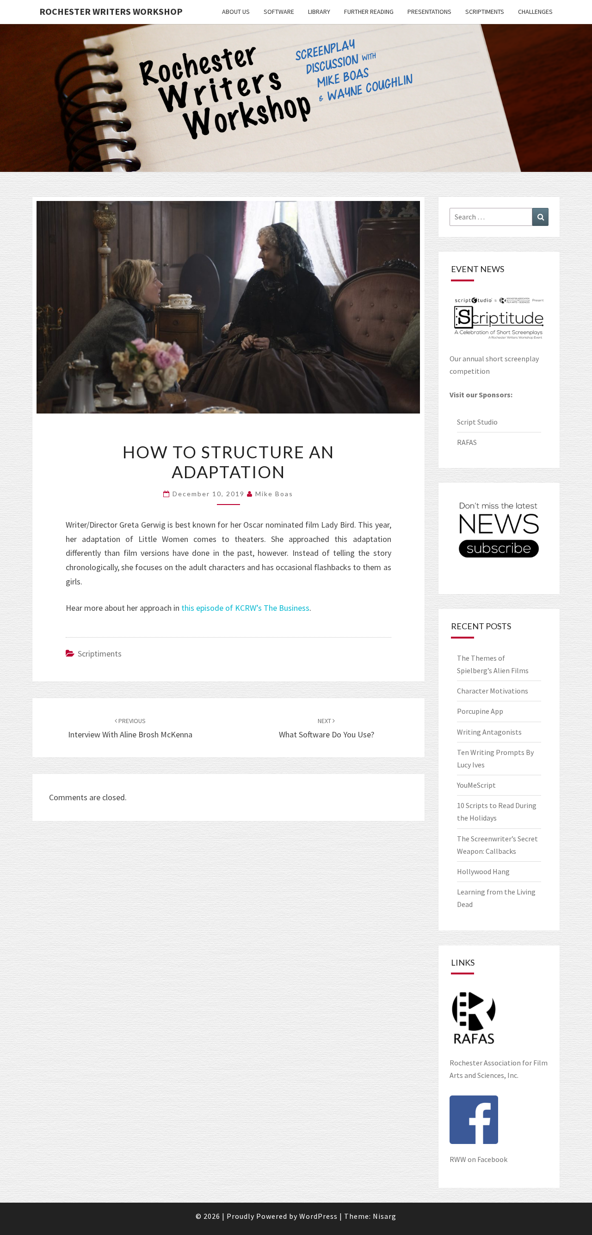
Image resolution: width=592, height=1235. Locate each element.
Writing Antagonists (489, 731)
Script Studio (477, 421)
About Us (236, 11)
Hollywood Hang (484, 871)
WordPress (318, 1216)
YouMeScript (476, 785)
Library (319, 11)
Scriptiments (484, 11)
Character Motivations (492, 690)
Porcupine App (480, 711)
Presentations (429, 11)
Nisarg (384, 1216)
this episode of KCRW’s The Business (245, 607)
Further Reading (369, 11)
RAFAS (467, 442)
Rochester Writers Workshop (111, 11)
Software (279, 11)
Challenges (535, 11)
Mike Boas (274, 494)
